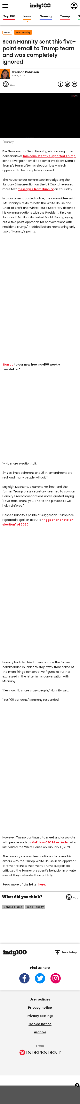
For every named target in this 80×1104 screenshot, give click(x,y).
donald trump (13, 907)
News (27, 16)
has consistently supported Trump (49, 156)
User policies (40, 999)
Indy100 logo (40, 6)
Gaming (46, 16)
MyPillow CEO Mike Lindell (50, 842)
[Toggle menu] (6, 6)
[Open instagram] (55, 978)
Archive (40, 1032)
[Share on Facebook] (60, 84)
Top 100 (9, 16)
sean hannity (23, 32)
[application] (40, 115)
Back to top (69, 952)
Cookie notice (40, 1024)
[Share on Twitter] (67, 84)
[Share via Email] (74, 84)
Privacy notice (40, 1007)
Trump (65, 16)
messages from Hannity (36, 189)
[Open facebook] (24, 978)
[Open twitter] (40, 978)
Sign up (8, 364)
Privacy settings (40, 1015)
